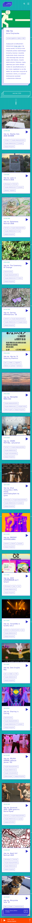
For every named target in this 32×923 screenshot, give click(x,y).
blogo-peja (17, 46)
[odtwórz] (26, 132)
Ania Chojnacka (12, 33)
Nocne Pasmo (11, 921)
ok (26, 911)
